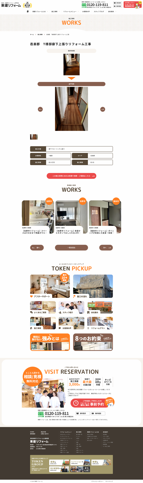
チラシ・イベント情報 (108, 442)
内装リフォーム (63, 446)
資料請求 (32, 434)
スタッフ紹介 (106, 436)
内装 (77, 448)
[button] (40, 109)
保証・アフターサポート (92, 438)
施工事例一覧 (79, 434)
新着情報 (105, 444)
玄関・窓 (78, 444)
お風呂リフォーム (64, 440)
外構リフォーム (63, 450)
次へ (104, 247)
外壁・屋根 (62, 448)
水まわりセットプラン (65, 434)
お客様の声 (105, 440)
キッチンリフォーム (64, 436)
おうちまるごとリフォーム (66, 438)
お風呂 (77, 438)
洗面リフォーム (63, 444)
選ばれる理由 (90, 434)
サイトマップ (109, 481)
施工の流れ (89, 440)
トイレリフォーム (64, 442)
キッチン (78, 436)
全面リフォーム (79, 450)
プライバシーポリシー (97, 481)
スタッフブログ (106, 438)
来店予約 (43, 432)
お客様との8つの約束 (92, 436)
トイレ (77, 440)
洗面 (77, 442)
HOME (32, 432)
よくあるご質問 (106, 446)
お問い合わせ (45, 434)
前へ (38, 247)
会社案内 (105, 434)
